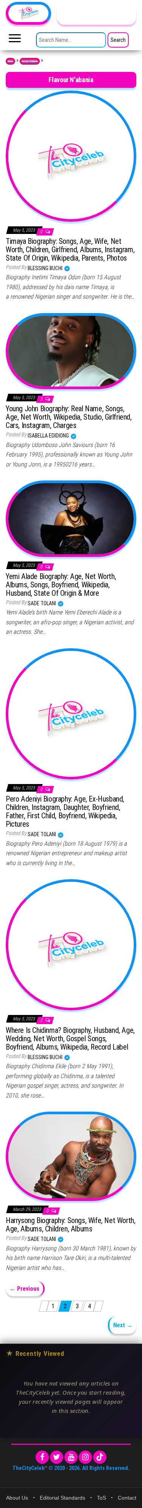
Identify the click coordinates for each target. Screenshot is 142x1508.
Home (10, 61)
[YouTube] (71, 1457)
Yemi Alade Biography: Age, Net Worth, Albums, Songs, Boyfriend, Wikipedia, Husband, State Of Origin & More (61, 585)
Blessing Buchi (46, 268)
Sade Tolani (42, 603)
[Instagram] (85, 1457)
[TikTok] (99, 1457)
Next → (123, 1325)
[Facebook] (42, 1457)
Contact (127, 1498)
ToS (101, 1498)
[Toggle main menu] (15, 40)
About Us (17, 1498)
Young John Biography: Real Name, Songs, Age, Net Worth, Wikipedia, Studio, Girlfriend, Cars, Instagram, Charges (69, 417)
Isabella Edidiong (49, 436)
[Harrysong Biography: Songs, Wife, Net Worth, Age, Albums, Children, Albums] (71, 1156)
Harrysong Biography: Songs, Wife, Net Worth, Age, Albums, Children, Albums (70, 1224)
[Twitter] (56, 1457)
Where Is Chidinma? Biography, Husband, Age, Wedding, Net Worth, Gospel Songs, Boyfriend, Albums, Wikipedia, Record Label (70, 1038)
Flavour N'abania (30, 61)
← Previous (24, 1288)
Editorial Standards (62, 1498)
